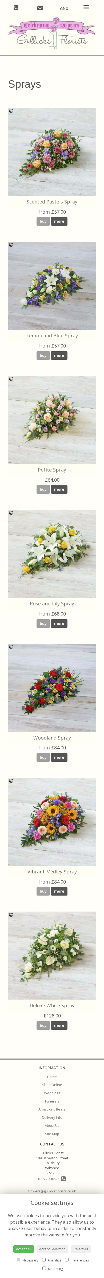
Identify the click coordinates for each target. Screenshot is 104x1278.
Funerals (52, 1101)
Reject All (81, 1249)
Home (52, 1076)
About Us (52, 1125)
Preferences (79, 1260)
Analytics (54, 1260)
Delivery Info (52, 1117)
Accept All (23, 1249)
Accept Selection (52, 1249)
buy (43, 221)
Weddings (52, 1093)
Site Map (52, 1133)
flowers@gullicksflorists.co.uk (52, 1191)
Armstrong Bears (52, 1109)
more (59, 221)
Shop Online (52, 1084)
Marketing (55, 1269)
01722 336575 (49, 1178)
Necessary (30, 1260)
